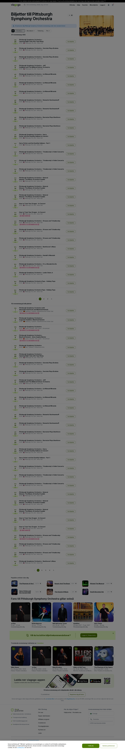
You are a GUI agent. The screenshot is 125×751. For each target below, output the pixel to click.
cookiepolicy (20, 747)
